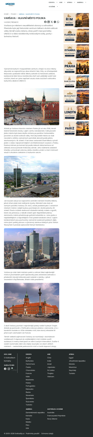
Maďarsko (30, 380)
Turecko (29, 405)
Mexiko (28, 422)
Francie (29, 373)
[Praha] (76, 67)
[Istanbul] (76, 51)
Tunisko (72, 373)
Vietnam (50, 377)
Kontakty (7, 361)
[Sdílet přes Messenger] (55, 22)
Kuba (28, 419)
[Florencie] (76, 36)
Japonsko (51, 367)
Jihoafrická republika (77, 361)
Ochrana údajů (47, 433)
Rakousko (29, 389)
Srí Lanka (50, 370)
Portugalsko (30, 386)
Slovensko (30, 395)
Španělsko (30, 398)
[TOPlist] (14, 369)
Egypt (71, 358)
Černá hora (30, 364)
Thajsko (50, 373)
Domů (6, 14)
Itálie (28, 377)
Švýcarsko (30, 402)
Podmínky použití (32, 433)
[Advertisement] (31, 52)
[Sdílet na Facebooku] (45, 22)
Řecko (28, 392)
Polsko (13, 14)
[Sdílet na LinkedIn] (48, 22)
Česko (28, 367)
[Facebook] (5, 370)
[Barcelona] (76, 82)
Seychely (72, 370)
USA (27, 428)
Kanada (29, 416)
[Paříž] (76, 128)
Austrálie (50, 412)
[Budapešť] (76, 97)
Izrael (49, 364)
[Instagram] (9, 370)
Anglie (28, 358)
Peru (27, 425)
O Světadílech (9, 358)
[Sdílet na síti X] (52, 22)
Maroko (72, 364)
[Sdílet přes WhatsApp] (58, 22)
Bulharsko (30, 361)
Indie (49, 361)
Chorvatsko (30, 370)
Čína (49, 358)
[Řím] (76, 20)
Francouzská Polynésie (56, 416)
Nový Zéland (52, 419)
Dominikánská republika (35, 412)
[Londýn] (76, 113)
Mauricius (73, 367)
